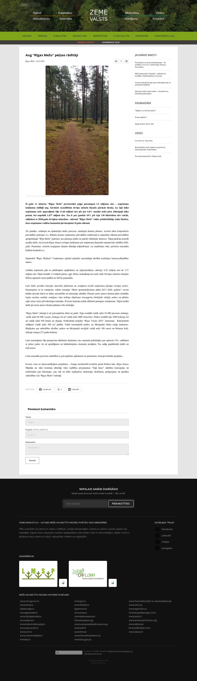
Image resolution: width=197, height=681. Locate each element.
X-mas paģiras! (141, 117)
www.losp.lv (80, 612)
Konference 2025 (165, 36)
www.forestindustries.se (87, 635)
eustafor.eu (80, 631)
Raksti (37, 13)
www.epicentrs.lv (29, 628)
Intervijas (66, 18)
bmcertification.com (139, 628)
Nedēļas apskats (85, 42)
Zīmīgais (42, 36)
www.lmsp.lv (26, 605)
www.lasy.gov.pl (82, 639)
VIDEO (139, 133)
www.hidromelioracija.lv (32, 624)
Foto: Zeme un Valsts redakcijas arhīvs (39, 196)
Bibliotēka (132, 13)
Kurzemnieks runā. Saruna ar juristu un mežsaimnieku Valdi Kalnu (150, 148)
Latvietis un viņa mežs (144, 140)
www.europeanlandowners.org (91, 624)
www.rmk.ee (135, 605)
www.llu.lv (25, 639)
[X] (121, 61)
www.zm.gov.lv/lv (29, 601)
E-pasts (37, 429)
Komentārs (31, 442)
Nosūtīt (32, 460)
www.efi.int (80, 628)
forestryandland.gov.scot (142, 612)
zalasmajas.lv (27, 608)
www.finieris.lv (81, 605)
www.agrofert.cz (138, 608)
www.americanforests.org (143, 620)
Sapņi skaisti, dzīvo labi (144, 123)
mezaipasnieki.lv (29, 612)
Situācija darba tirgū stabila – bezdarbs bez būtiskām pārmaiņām (151, 92)
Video (160, 13)
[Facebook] (116, 61)
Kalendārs (65, 13)
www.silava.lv (27, 620)
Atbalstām (59, 36)
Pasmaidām (142, 36)
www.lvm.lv (26, 631)
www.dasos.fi (136, 631)
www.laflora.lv (136, 624)
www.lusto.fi (135, 616)
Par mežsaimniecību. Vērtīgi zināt (148, 156)
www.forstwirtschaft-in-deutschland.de (150, 601)
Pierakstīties (121, 503)
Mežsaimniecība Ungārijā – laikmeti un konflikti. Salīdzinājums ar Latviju (150, 74)
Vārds (28, 417)
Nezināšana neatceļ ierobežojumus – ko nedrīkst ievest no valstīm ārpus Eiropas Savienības (150, 64)
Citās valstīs (121, 36)
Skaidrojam (80, 36)
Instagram (167, 548)
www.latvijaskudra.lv (31, 616)
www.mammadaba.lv (31, 635)
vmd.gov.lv (80, 601)
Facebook (167, 529)
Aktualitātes (41, 18)
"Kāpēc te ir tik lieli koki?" (145, 110)
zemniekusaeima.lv (84, 616)
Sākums (26, 36)
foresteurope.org (83, 620)
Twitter (165, 542)
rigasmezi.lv (80, 608)
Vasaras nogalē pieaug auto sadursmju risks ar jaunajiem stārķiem (153, 83)
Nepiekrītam (100, 36)
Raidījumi (131, 18)
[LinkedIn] (126, 61)
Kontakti (158, 18)
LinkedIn (166, 535)
